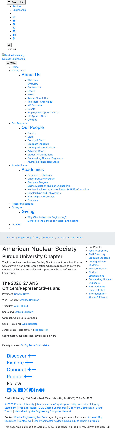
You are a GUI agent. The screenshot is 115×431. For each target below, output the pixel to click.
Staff (30, 136)
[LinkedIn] (14, 31)
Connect (17, 369)
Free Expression (27, 407)
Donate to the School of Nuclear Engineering (53, 220)
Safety (31, 90)
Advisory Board (36, 150)
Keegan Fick (41, 329)
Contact (32, 119)
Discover (17, 356)
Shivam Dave (21, 293)
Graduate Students (38, 143)
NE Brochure (35, 105)
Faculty (32, 133)
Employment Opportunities (43, 112)
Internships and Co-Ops (41, 196)
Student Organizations (40, 154)
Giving (16, 207)
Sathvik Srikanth (24, 311)
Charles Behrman (29, 299)
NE (36, 237)
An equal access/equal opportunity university (62, 404)
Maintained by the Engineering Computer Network (43, 411)
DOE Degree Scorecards (52, 407)
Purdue (17, 6)
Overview (33, 83)
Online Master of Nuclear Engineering (49, 185)
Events (31, 108)
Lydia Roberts (29, 323)
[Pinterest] (31, 390)
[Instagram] (14, 17)
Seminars (33, 200)
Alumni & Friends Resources (43, 161)
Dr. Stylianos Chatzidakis (35, 345)
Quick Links (17, 2)
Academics (18, 165)
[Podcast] (14, 38)
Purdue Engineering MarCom (30, 417)
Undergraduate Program (41, 178)
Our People (18, 123)
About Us (17, 70)
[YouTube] (14, 20)
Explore (16, 363)
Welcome (33, 80)
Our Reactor (34, 87)
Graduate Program (38, 182)
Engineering (19, 9)
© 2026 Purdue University (19, 404)
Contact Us (24, 420)
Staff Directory (96, 254)
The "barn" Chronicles (40, 101)
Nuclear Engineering (13, 58)
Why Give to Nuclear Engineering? (47, 217)
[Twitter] (14, 27)
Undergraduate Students (41, 147)
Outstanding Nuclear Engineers (45, 158)
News (31, 94)
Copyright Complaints (81, 407)
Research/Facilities (22, 203)
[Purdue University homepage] (13, 54)
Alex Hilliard (21, 305)
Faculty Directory (98, 250)
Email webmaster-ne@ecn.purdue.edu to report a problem (67, 420)
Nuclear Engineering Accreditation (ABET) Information (58, 189)
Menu (12, 62)
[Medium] (14, 34)
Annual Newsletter (38, 98)
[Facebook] (14, 24)
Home (15, 66)
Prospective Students (40, 175)
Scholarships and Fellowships (44, 192)
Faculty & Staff (36, 140)
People (15, 376)
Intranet (16, 224)
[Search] (9, 45)
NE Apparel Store (37, 116)
